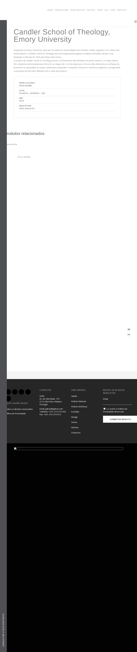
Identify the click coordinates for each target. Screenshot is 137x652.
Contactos (76, 432)
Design (74, 417)
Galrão (74, 396)
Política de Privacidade (15, 413)
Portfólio (75, 411)
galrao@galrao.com (54, 408)
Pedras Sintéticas (79, 406)
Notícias (75, 427)
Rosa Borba (24, 157)
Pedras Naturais (78, 401)
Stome (74, 422)
